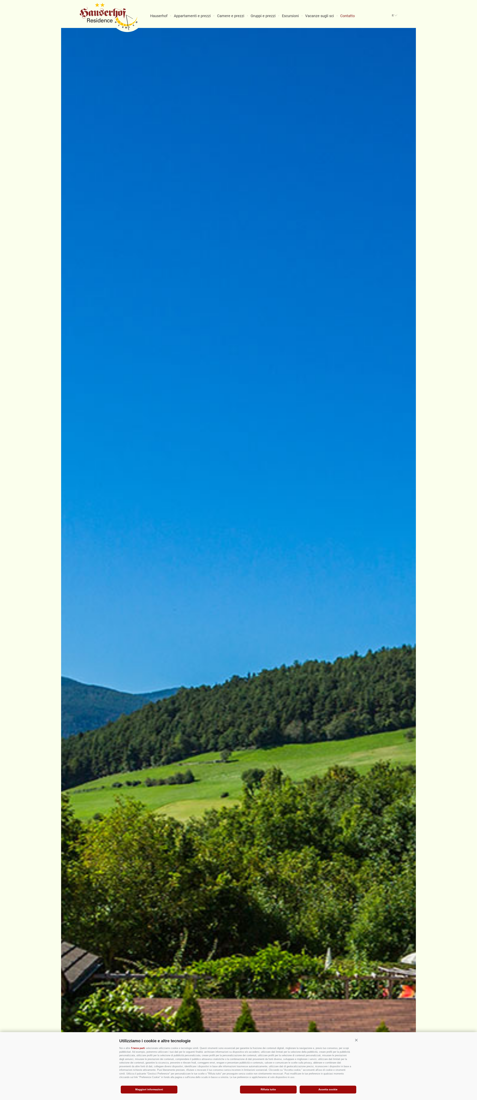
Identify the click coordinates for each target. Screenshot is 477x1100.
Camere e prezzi (230, 16)
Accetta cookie (327, 1089)
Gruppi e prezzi (263, 16)
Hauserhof (159, 16)
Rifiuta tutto (268, 1089)
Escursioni (290, 16)
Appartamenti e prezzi (192, 16)
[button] (356, 1040)
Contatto (347, 16)
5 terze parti (138, 1048)
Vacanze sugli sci (319, 16)
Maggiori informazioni (149, 1089)
